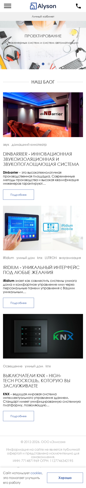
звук (6, 144)
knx (39, 258)
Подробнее (18, 195)
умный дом (25, 258)
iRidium (8, 258)
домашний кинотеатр (29, 144)
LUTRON (51, 258)
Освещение (12, 366)
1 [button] (37, 64)
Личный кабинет (43, 16)
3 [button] (49, 64)
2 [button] (43, 64)
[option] (43, 44)
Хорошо (65, 478)
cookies (36, 473)
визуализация (70, 258)
